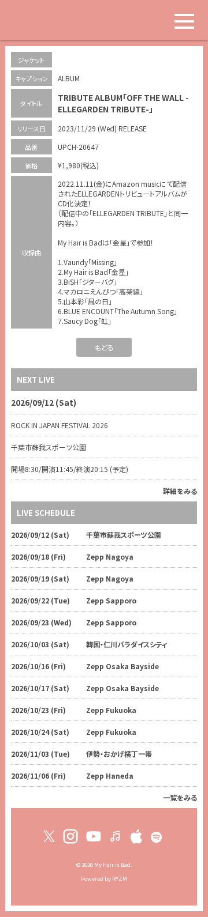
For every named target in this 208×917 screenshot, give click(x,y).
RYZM (119, 878)
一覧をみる (180, 797)
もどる (104, 347)
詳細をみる (180, 491)
